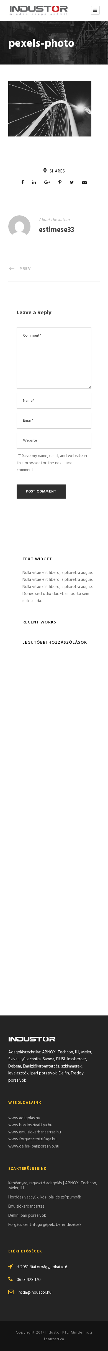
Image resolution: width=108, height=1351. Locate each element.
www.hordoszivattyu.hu (30, 1125)
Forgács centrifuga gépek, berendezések (44, 1224)
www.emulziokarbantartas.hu (34, 1132)
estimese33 (56, 230)
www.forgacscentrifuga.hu (32, 1139)
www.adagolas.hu (24, 1118)
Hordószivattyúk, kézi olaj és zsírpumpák (44, 1197)
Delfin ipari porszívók (27, 1215)
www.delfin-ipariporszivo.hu (33, 1146)
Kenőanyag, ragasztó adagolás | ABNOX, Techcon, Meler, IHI (52, 1186)
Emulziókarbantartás (26, 1206)
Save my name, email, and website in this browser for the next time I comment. (52, 463)
